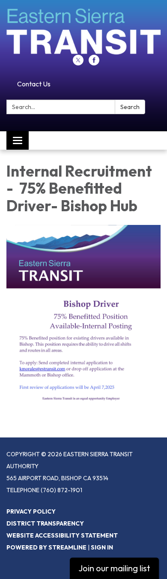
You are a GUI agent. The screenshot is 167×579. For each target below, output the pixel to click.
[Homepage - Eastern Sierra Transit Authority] (83, 32)
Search (130, 107)
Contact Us (34, 84)
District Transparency (45, 523)
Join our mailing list (114, 568)
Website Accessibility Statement (62, 535)
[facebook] (94, 63)
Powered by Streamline (46, 547)
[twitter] (78, 63)
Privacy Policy (31, 511)
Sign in (102, 547)
